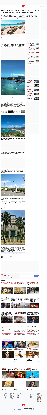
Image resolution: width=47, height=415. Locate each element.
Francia (2, 253)
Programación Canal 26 (39, 398)
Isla (16, 253)
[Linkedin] (18, 409)
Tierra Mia (31, 395)
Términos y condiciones (39, 395)
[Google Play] (30, 409)
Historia (18, 395)
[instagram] (11, 256)
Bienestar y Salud (12, 393)
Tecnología (5, 398)
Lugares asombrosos (7, 253)
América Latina (13, 253)
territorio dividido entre (15, 38)
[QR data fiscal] (33, 409)
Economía (18, 394)
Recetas (18, 397)
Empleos (38, 400)
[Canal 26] (23, 405)
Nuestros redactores (39, 399)
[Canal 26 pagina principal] (23, 7)
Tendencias (11, 398)
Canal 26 (31, 393)
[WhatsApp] (20, 409)
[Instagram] (14, 409)
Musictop (31, 397)
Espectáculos (5, 395)
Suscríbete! (36, 275)
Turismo (18, 398)
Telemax (31, 396)
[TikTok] (19, 409)
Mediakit (38, 397)
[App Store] (26, 409)
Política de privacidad (39, 396)
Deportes (11, 394)
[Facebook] (13, 409)
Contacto (38, 394)
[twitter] (10, 256)
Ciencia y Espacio (19, 393)
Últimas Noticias (5, 393)
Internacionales (3, 8)
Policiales (5, 397)
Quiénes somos (38, 393)
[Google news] (23, 409)
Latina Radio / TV (32, 394)
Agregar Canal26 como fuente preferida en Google (21, 18)
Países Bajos (20, 253)
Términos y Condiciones (22, 411)
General (11, 395)
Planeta (18, 396)
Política (11, 397)
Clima (4, 394)
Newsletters (39, 401)
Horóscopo (5, 396)
